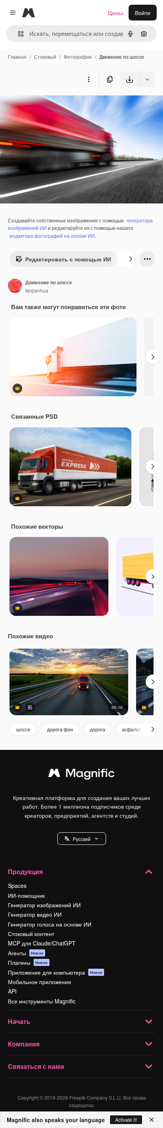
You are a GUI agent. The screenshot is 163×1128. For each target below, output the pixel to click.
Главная (17, 56)
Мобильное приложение (39, 982)
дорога (97, 729)
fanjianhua (36, 290)
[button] (81, 838)
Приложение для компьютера (55, 972)
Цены (115, 13)
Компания (24, 1043)
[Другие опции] (89, 79)
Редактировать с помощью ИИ (68, 259)
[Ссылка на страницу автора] (15, 287)
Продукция (25, 871)
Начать (19, 1021)
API (12, 991)
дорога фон (60, 729)
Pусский (82, 838)
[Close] (151, 1119)
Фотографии (78, 56)
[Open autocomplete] (17, 34)
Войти (142, 13)
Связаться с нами (36, 1066)
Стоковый (45, 56)
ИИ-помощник (26, 895)
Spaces (17, 885)
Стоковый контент (31, 934)
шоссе (23, 729)
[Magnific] (81, 775)
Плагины (28, 962)
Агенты (26, 953)
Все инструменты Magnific (42, 1001)
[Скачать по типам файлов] (147, 79)
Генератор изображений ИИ (44, 905)
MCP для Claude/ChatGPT (42, 943)
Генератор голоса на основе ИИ (49, 924)
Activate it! (126, 1119)
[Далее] (130, 259)
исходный (53, 105)
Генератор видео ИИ (35, 914)
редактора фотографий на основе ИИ (52, 235)
